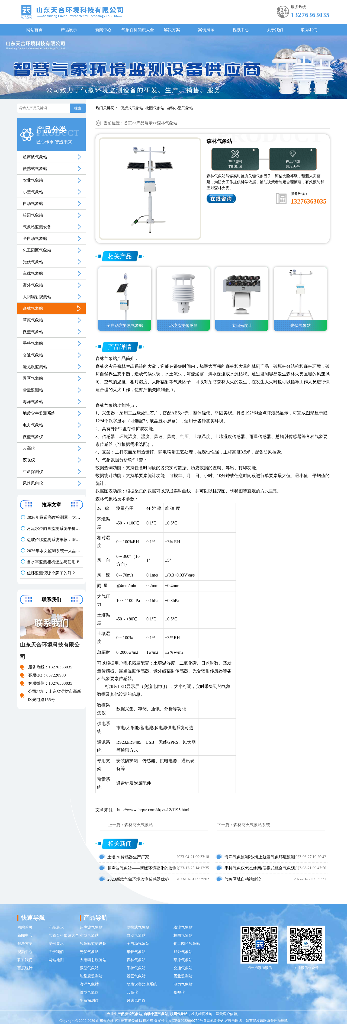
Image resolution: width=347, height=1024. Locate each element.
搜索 (77, 108)
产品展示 (69, 30)
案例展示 (206, 30)
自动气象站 (33, 203)
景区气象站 (33, 378)
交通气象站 (33, 355)
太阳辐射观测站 (37, 297)
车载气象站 (33, 273)
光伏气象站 (33, 262)
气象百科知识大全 (137, 30)
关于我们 (275, 30)
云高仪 (29, 448)
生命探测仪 (33, 471)
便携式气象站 (131, 108)
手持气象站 (33, 343)
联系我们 (309, 30)
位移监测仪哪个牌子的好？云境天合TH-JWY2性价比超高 (55, 573)
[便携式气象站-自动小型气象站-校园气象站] (72, 11)
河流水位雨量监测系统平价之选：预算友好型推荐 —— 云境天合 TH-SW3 (55, 528)
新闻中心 (103, 30)
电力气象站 (33, 425)
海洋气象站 (33, 402)
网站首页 (34, 30)
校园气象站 (154, 108)
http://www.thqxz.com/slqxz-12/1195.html (153, 809)
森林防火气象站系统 (251, 825)
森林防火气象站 (138, 825)
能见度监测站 (35, 367)
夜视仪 (29, 460)
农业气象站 (33, 180)
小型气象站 (33, 192)
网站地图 (56, 960)
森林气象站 (33, 308)
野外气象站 (33, 285)
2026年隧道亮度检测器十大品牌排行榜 (55, 517)
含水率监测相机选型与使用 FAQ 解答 (55, 562)
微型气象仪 (33, 436)
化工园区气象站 (37, 250)
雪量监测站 (33, 390)
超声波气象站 (35, 157)
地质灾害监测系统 (39, 413)
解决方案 (172, 30)
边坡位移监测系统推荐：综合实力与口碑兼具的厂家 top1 (55, 539)
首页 (128, 123)
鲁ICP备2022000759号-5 (187, 1021)
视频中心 (241, 30)
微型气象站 (33, 332)
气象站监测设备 (37, 227)
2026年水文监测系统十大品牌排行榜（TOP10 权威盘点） (55, 551)
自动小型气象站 (179, 108)
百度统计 (25, 968)
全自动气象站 (35, 238)
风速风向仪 (33, 483)
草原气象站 (33, 320)
